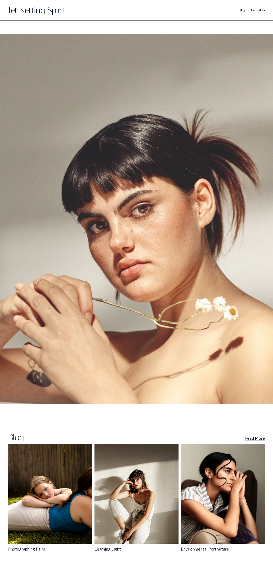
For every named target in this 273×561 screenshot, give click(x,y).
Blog (242, 10)
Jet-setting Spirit (37, 10)
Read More (255, 438)
